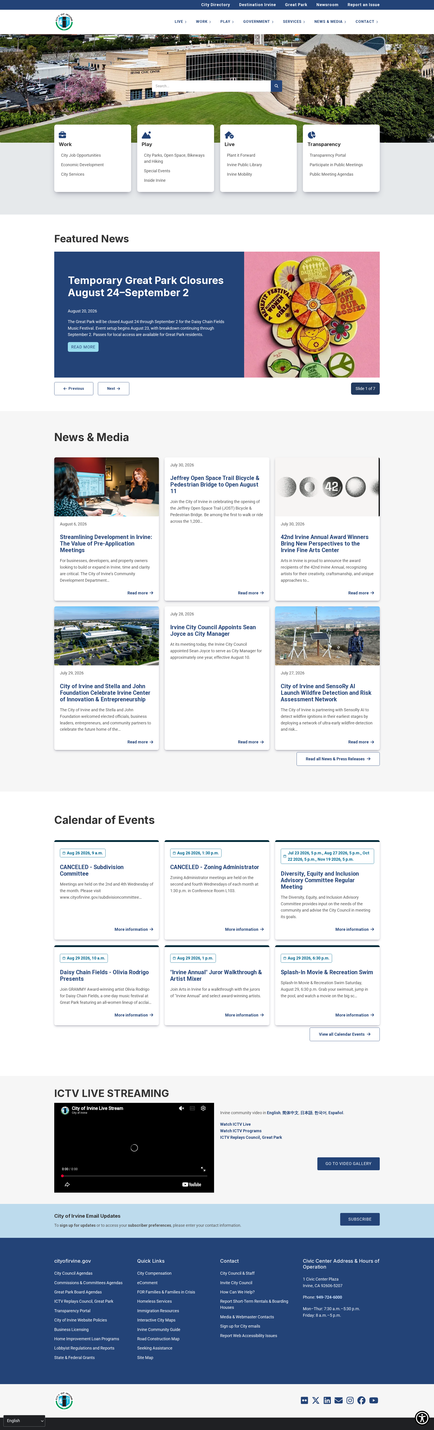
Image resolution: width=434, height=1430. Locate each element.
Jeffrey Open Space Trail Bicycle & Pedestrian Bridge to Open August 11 (214, 484)
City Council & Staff (237, 1273)
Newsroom (327, 4)
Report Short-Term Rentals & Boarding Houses (254, 1304)
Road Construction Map (158, 1338)
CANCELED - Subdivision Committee (92, 870)
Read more (83, 347)
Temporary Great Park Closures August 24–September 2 (146, 286)
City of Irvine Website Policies (80, 1320)
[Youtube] (373, 1401)
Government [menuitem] (258, 22)
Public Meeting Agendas (331, 174)
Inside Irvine (155, 180)
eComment (147, 1282)
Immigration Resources (158, 1310)
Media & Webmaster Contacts (247, 1316)
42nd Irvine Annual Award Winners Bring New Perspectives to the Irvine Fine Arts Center (325, 543)
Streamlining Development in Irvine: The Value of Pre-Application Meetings (106, 543)
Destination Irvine (257, 4)
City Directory (215, 4)
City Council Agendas (73, 1273)
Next (111, 388)
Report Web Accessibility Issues (248, 1335)
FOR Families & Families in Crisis (166, 1292)
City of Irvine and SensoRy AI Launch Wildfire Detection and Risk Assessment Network (326, 693)
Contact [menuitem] (367, 22)
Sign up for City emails (240, 1326)
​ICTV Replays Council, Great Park (251, 1137)
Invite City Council (236, 1282)
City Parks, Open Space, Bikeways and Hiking (174, 158)
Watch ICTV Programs (241, 1130)
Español (335, 1112)
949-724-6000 (329, 1297)
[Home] (64, 22)
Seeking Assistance (154, 1348)
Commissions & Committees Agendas (88, 1282)
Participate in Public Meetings (336, 164)
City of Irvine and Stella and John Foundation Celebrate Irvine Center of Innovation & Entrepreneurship (105, 693)
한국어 (320, 1112)
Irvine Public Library (244, 164)
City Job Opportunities (81, 155)
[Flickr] (304, 1401)
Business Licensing (71, 1329)
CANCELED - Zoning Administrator (214, 867)
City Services (72, 174)
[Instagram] (350, 1401)
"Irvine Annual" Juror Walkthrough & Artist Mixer (216, 975)
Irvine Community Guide (158, 1329)
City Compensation (154, 1273)
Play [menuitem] (227, 22)
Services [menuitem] (294, 22)
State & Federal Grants (74, 1357)
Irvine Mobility (239, 174)
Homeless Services (154, 1301)
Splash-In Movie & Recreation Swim (327, 972)
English (274, 1112)
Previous (76, 388)
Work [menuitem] (204, 22)
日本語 (306, 1112)
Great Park (296, 4)
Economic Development (82, 164)
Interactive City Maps (156, 1320)
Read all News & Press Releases (335, 758)
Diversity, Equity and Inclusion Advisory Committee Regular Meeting (320, 880)
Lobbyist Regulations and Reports (84, 1348)
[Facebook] (361, 1401)
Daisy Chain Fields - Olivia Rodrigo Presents (104, 975)
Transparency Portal (328, 155)
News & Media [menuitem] (330, 22)
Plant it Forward (241, 155)
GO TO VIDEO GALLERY (349, 1163)
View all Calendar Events (342, 1034)
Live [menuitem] (181, 22)
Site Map (145, 1357)
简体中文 (290, 1112)
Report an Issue (364, 4)
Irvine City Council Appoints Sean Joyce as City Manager (213, 630)
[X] (316, 1401)
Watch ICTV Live (235, 1124)
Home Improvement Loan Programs (86, 1338)
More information (131, 929)
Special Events (157, 170)
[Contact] (339, 1401)
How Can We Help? (237, 1292)
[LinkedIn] (327, 1401)
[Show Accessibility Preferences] (422, 1418)
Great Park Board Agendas (78, 1292)
